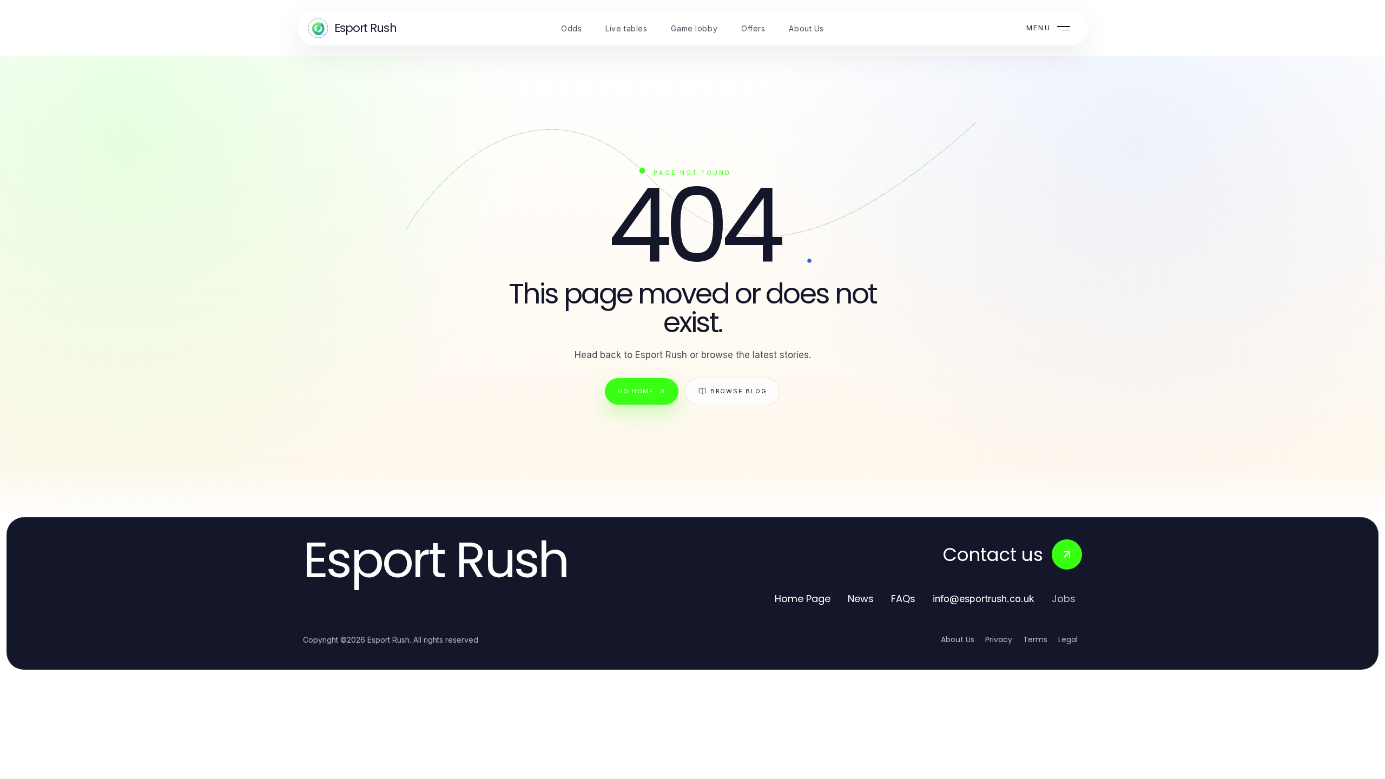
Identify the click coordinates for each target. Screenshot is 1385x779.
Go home (636, 391)
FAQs (903, 598)
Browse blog (738, 391)
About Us (957, 639)
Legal (1068, 639)
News (861, 598)
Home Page (802, 598)
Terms (1035, 639)
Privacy (998, 639)
